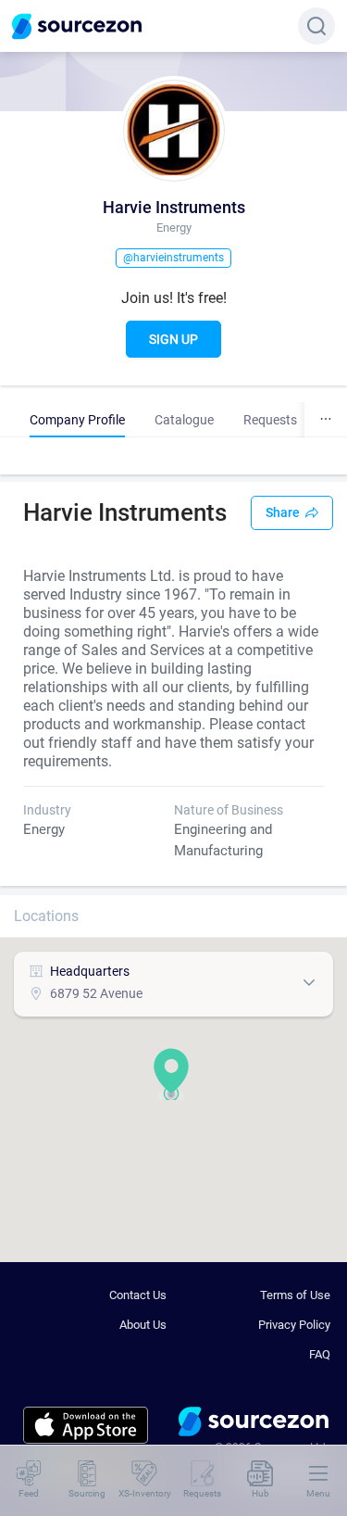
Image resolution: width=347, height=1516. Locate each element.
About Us (143, 1325)
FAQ (319, 1354)
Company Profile (77, 419)
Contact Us (138, 1295)
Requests (270, 419)
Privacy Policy (294, 1325)
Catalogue (184, 419)
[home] (253, 1424)
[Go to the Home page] (77, 26)
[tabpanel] (173, 455)
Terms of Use (295, 1295)
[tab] (77, 420)
